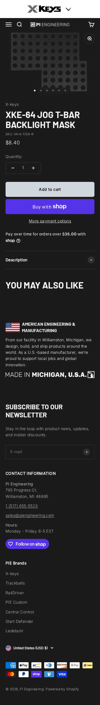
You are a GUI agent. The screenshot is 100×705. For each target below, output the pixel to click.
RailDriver (15, 592)
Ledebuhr (14, 630)
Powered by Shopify (62, 689)
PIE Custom (16, 602)
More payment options (50, 221)
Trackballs (15, 583)
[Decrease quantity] (13, 168)
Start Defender (19, 621)
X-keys (12, 104)
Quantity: (14, 156)
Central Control (20, 611)
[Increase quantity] (33, 168)
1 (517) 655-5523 (22, 505)
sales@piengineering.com (30, 515)
